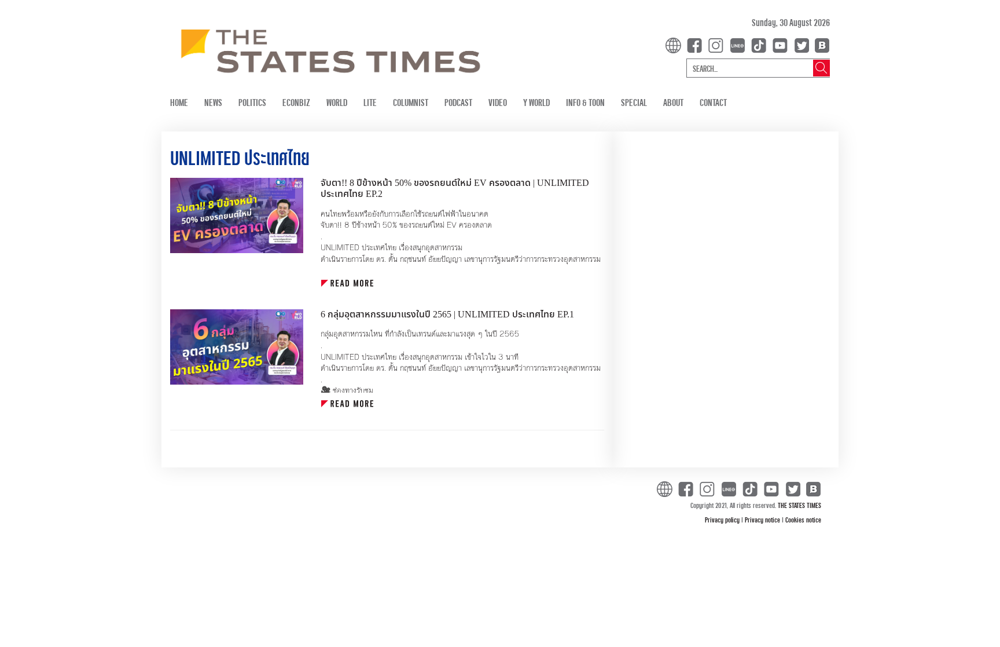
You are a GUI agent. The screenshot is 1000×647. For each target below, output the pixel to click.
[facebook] (697, 44)
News (213, 102)
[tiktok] (761, 44)
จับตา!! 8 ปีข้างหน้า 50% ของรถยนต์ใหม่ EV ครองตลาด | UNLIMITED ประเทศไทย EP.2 (455, 188)
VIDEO (497, 102)
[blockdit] (820, 44)
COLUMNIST (410, 102)
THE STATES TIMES (799, 505)
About (673, 102)
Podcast (458, 102)
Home (179, 102)
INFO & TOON (585, 102)
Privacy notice (763, 519)
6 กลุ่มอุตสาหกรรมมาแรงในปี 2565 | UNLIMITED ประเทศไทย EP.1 (447, 314)
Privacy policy (723, 519)
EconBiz (296, 102)
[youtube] (782, 44)
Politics (252, 102)
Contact (713, 102)
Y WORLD (536, 102)
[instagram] (718, 44)
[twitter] (801, 44)
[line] (739, 44)
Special (634, 102)
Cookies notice (803, 519)
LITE (370, 102)
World (336, 102)
